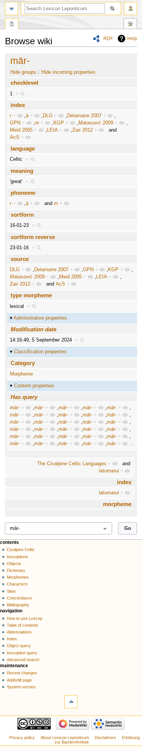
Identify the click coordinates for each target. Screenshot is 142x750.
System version (21, 687)
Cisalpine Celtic (21, 549)
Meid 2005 (21, 130)
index (18, 105)
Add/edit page (19, 680)
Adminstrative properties (40, 318)
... (132, 443)
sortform (22, 214)
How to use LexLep (24, 618)
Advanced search (23, 659)
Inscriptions (17, 556)
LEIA (52, 130)
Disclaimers (105, 737)
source (20, 259)
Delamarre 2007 (84, 115)
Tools (130, 25)
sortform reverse (33, 237)
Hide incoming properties (68, 72)
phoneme (23, 192)
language (23, 148)
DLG (48, 115)
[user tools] (130, 8)
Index (12, 639)
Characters (17, 584)
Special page (11, 25)
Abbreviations (19, 632)
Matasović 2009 (95, 123)
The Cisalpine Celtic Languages (71, 463)
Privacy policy (22, 737)
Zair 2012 (82, 130)
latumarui (109, 471)
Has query (24, 397)
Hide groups (23, 72)
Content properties (34, 385)
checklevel (24, 82)
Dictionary (16, 570)
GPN (15, 123)
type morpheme (31, 295)
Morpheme (21, 374)
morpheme (117, 504)
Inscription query (22, 653)
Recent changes (22, 673)
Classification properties (40, 351)
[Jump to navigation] (11, 8)
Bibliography (18, 604)
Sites (11, 591)
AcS (14, 137)
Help (132, 38)
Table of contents (22, 625)
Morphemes (18, 577)
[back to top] (71, 701)
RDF (108, 38)
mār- (20, 60)
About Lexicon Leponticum (65, 737)
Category (23, 363)
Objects (14, 563)
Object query (19, 645)
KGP (58, 123)
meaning (22, 171)
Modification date (33, 329)
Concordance (19, 598)
